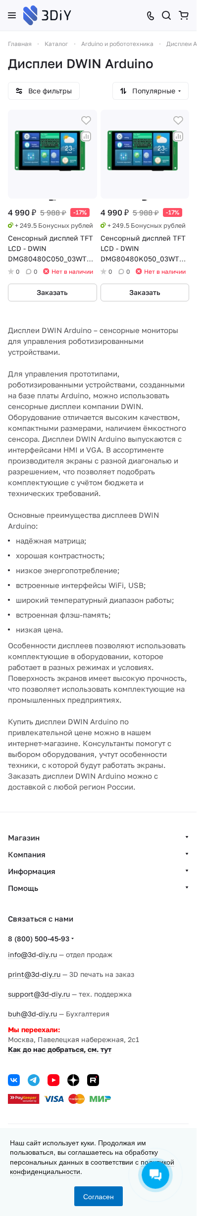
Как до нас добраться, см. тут (59, 1049)
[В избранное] (86, 121)
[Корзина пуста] (184, 15)
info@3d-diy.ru (32, 954)
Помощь (23, 887)
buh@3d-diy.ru (32, 1013)
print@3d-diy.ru (34, 974)
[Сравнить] (86, 136)
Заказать (52, 292)
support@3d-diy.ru (39, 994)
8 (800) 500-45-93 (38, 938)
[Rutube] (93, 1080)
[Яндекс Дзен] (73, 1080)
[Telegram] (34, 1080)
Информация (31, 871)
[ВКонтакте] (14, 1080)
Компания (27, 854)
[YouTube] (53, 1080)
